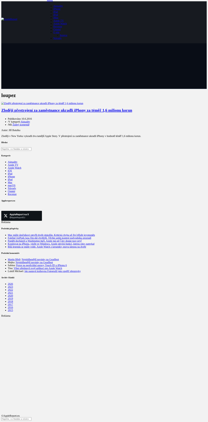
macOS (11, 185)
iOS (10, 170)
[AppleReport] (24, 22)
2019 (10, 298)
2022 (10, 289)
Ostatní (57, 29)
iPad (55, 11)
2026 (10, 283)
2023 (10, 286)
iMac (55, 17)
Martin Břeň (14, 259)
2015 (10, 310)
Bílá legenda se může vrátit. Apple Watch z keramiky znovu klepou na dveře (47, 246)
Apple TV (58, 20)
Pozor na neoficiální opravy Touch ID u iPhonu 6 (41, 265)
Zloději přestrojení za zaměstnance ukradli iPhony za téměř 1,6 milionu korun (66, 110)
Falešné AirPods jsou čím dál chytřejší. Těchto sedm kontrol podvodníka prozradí (49, 238)
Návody (57, 38)
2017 (10, 304)
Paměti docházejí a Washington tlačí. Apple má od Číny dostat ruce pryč (45, 240)
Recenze (57, 26)
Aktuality (58, 6)
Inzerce (63, 35)
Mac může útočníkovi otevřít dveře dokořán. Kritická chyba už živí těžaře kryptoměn (51, 235)
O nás (56, 32)
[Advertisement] (98, 340)
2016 (10, 307)
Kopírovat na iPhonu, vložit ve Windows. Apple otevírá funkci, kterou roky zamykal (51, 243)
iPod (55, 14)
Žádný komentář (21, 124)
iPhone (56, 8)
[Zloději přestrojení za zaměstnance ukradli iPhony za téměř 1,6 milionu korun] (42, 103)
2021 (10, 292)
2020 (10, 295)
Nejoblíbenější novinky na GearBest (40, 259)
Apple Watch (60, 23)
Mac (10, 182)
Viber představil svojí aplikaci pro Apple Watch (38, 268)
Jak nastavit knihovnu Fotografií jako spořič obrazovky (52, 271)
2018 (10, 301)
